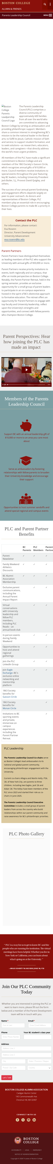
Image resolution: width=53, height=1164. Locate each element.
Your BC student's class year (37, 1032)
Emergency (37, 1150)
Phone (4, 1032)
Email (35, 1021)
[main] (26, 597)
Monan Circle (9, 708)
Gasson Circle (10, 696)
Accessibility (16, 1150)
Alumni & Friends (11, 8)
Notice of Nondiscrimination (26, 1154)
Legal (27, 1150)
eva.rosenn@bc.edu (14, 239)
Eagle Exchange (8, 671)
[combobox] (39, 1067)
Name (8, 1021)
